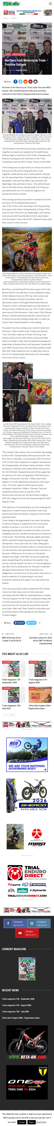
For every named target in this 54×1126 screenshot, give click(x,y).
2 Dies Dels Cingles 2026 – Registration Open (21, 1018)
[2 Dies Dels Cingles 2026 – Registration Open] (40, 695)
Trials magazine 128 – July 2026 (15, 1012)
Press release (19, 54)
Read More (41, 1122)
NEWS (8, 54)
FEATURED (7, 662)
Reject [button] (31, 1122)
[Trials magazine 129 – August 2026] (40, 669)
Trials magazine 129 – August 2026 (16, 1005)
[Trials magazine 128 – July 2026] (13, 695)
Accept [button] (22, 1122)
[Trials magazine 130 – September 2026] (13, 669)
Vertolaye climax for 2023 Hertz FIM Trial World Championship (40, 641)
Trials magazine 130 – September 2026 (18, 999)
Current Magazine (14, 949)
